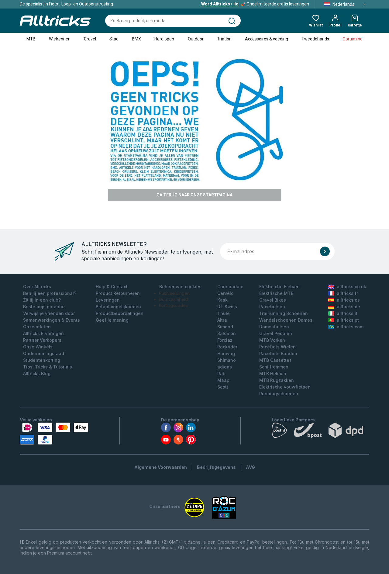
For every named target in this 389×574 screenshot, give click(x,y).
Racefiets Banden (278, 353)
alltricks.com (350, 326)
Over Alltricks (37, 286)
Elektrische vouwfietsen (285, 386)
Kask (222, 300)
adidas (224, 366)
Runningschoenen (278, 393)
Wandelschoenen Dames (285, 320)
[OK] (325, 251)
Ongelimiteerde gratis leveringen (255, 4)
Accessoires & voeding (266, 38)
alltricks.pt (348, 320)
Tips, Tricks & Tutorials (47, 366)
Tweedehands (315, 38)
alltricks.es (348, 300)
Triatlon (224, 38)
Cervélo (225, 293)
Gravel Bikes (272, 300)
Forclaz (224, 340)
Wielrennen (60, 38)
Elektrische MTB (276, 293)
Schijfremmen (273, 366)
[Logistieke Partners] (320, 432)
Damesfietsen (274, 326)
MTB (31, 38)
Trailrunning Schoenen (283, 313)
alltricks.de (348, 306)
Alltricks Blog (36, 373)
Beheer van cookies (180, 286)
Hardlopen (164, 38)
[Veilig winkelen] (54, 433)
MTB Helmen (272, 373)
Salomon (226, 333)
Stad (114, 38)
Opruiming (353, 38)
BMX (136, 38)
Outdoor (196, 38)
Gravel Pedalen (275, 333)
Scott (222, 386)
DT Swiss (227, 306)
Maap (223, 380)
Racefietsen (272, 306)
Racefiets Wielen (277, 346)
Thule (223, 313)
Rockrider (227, 346)
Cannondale (230, 286)
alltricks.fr (347, 293)
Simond (225, 326)
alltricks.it (347, 313)
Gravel (90, 38)
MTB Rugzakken (276, 380)
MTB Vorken (272, 340)
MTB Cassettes (275, 360)
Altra (222, 320)
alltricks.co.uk (351, 286)
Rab (221, 373)
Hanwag (226, 353)
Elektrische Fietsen (279, 286)
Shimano (226, 360)
